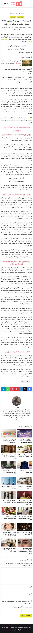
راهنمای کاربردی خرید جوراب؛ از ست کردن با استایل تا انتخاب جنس (9, 549)
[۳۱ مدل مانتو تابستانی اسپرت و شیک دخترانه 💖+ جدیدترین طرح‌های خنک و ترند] (27, 63)
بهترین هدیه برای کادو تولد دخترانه (13, 69)
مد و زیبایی (11, 13)
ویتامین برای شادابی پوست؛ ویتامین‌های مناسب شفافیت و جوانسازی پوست (24, 502)
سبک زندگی (17, 13)
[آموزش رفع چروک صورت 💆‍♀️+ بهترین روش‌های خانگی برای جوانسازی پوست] (8, 527)
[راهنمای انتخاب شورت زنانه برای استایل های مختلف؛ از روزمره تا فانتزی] (8, 433)
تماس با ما (14, 630)
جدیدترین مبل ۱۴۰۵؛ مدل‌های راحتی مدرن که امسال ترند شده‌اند (9, 472)
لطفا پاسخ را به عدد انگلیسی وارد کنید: (23, 607)
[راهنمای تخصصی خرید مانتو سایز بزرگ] (24, 481)
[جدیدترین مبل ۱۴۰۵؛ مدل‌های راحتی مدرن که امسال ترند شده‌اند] (8, 465)
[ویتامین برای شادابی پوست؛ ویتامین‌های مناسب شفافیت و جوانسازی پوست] (24, 495)
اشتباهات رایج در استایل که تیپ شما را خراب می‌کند (9, 501)
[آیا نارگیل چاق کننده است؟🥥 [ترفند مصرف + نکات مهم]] (24, 449)
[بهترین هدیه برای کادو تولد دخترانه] (27, 71)
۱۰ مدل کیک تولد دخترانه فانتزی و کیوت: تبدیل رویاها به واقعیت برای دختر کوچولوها (11, 80)
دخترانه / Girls (25, 382)
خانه (22, 13)
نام (31, 587)
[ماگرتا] (16, 3)
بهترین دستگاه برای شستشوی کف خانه (9, 487)
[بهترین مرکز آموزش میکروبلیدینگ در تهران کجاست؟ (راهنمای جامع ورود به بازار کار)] (24, 543)
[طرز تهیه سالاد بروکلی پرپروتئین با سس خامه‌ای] (8, 511)
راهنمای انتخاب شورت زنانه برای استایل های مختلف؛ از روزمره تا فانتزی (9, 440)
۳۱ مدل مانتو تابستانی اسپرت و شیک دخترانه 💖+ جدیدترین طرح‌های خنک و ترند (11, 63)
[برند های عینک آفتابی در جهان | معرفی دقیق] (24, 527)
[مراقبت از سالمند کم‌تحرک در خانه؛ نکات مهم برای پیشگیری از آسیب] (24, 511)
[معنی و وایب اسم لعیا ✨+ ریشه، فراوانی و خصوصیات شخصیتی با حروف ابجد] (24, 433)
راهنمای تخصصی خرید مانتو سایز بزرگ (25, 487)
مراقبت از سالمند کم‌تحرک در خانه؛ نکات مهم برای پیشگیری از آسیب (25, 518)
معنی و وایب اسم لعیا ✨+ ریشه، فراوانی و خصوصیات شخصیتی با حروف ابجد (25, 440)
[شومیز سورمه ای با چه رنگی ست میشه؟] (24, 465)
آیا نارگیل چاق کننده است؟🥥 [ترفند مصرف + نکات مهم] (25, 455)
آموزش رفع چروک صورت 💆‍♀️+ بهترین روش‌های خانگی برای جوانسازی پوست (9, 534)
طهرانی (16, 407)
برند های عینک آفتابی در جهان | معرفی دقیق (24, 533)
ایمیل (30, 594)
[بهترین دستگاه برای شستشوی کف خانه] (8, 481)
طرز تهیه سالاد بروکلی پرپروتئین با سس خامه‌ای (10, 517)
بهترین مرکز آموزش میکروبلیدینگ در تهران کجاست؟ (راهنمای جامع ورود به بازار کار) (25, 550)
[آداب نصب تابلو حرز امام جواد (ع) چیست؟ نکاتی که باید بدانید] (8, 449)
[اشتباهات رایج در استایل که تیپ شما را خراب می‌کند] (8, 495)
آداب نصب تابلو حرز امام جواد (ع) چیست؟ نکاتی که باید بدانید (9, 456)
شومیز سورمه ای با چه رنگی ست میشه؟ (25, 471)
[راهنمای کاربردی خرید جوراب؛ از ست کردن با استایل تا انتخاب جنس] (8, 543)
